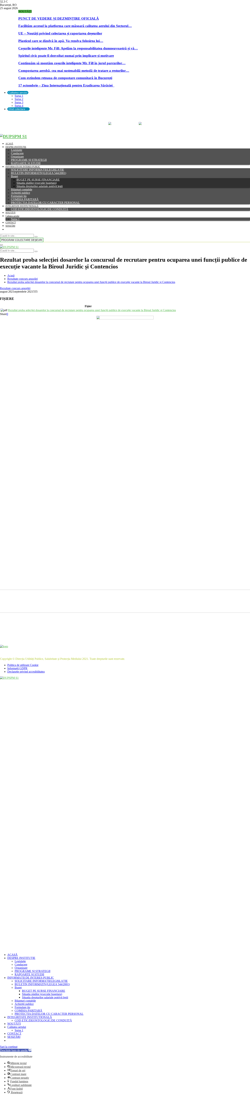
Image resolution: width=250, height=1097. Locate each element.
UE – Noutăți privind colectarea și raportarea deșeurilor (60, 33)
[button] (15, 1050)
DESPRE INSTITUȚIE (15, 147)
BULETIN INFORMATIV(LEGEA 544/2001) (38, 173)
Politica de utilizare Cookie (22, 665)
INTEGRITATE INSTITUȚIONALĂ (21, 206)
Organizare (17, 156)
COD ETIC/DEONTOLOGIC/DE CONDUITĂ (39, 209)
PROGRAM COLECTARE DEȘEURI (21, 240)
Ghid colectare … (18, 109)
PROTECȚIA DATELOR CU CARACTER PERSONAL (45, 202)
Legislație (16, 150)
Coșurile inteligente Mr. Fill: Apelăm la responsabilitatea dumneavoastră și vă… (78, 48)
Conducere (17, 153)
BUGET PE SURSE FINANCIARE (38, 179)
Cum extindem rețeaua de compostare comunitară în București (65, 78)
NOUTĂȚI (10, 212)
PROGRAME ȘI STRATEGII (29, 159)
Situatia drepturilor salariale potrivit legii (39, 186)
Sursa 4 (19, 105)
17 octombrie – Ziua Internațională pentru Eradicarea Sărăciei (66, 85)
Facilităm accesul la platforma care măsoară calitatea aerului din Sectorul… (75, 26)
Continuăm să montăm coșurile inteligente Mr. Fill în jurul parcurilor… (72, 63)
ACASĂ (9, 143)
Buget (14, 176)
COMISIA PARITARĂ (25, 199)
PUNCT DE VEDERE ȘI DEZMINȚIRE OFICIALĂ (58, 18)
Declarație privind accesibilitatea (26, 671)
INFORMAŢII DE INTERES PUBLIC (22, 166)
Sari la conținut (8, 1046)
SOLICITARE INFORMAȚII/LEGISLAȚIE (37, 169)
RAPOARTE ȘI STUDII (25, 163)
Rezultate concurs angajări (15, 288)
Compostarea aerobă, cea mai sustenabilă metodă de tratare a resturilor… (73, 71)
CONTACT (10, 222)
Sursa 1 (19, 95)
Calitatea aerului (17, 92)
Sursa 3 (19, 102)
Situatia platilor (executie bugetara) (36, 182)
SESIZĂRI (10, 226)
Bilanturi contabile (21, 189)
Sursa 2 (19, 99)
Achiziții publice (20, 192)
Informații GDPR (17, 668)
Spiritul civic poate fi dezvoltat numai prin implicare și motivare (66, 56)
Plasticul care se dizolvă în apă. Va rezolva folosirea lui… (60, 41)
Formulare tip (19, 196)
